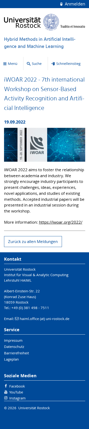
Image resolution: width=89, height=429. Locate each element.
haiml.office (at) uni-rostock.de (44, 318)
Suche (37, 63)
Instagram (17, 398)
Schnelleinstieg (68, 63)
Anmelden (74, 4)
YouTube (16, 392)
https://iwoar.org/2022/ (60, 222)
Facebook (17, 386)
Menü (12, 63)
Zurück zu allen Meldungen (33, 241)
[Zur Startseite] (44, 22)
